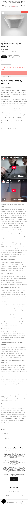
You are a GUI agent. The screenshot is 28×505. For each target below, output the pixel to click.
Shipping (7, 51)
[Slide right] (17, 39)
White (4, 56)
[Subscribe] (22, 495)
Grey (10, 56)
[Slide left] (10, 39)
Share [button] (4, 429)
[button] (2, 6)
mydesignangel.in (11, 502)
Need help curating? (6, 438)
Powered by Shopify (19, 502)
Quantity (3, 60)
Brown (16, 56)
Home (14, 479)
